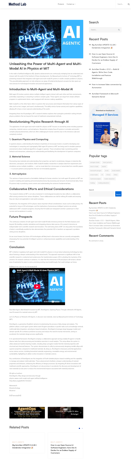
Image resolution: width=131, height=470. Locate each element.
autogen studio (94, 162)
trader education (109, 179)
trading (92, 183)
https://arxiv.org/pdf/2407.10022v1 (20, 381)
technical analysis (95, 179)
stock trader (94, 174)
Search (91, 190)
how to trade (94, 166)
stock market (116, 170)
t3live (115, 174)
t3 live (108, 174)
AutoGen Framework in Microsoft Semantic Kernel (105, 95)
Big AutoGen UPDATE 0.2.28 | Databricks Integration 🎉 (104, 46)
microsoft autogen (95, 170)
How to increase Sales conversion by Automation (107, 85)
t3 (102, 174)
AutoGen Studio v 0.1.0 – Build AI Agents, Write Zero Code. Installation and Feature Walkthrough (105, 73)
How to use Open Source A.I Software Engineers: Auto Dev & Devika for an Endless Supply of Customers (104, 58)
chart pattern (107, 162)
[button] (79, 428)
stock (106, 170)
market (104, 166)
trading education (103, 183)
